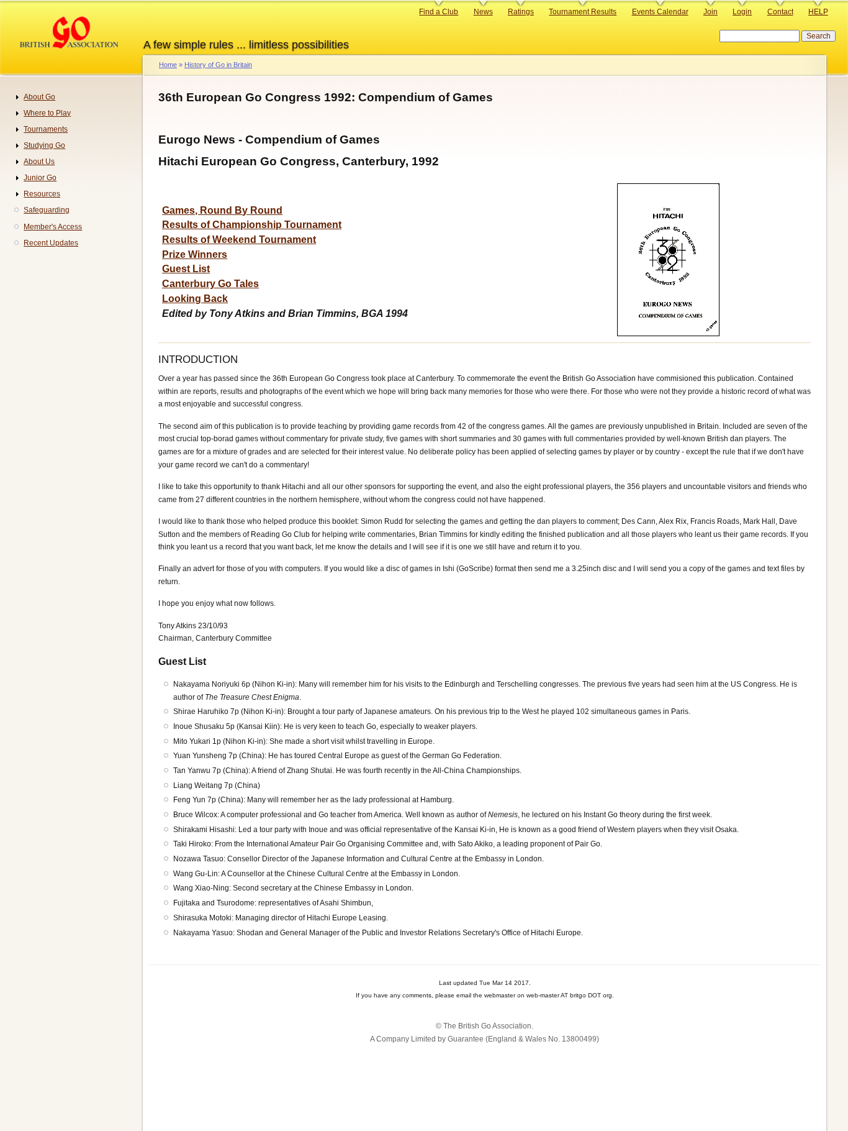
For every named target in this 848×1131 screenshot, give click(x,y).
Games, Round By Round (222, 210)
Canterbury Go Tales (210, 283)
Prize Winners (194, 254)
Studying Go (44, 145)
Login (742, 11)
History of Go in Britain (218, 64)
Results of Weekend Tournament (239, 239)
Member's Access (53, 226)
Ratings (521, 11)
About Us (39, 161)
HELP (818, 11)
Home (168, 64)
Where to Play (47, 113)
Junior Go (40, 177)
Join (710, 11)
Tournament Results (582, 11)
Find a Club (438, 11)
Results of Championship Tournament (251, 224)
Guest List (186, 268)
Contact (780, 11)
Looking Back (195, 298)
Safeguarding (47, 210)
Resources (42, 194)
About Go (39, 97)
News (483, 11)
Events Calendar (660, 11)
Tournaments (46, 129)
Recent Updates (51, 243)
